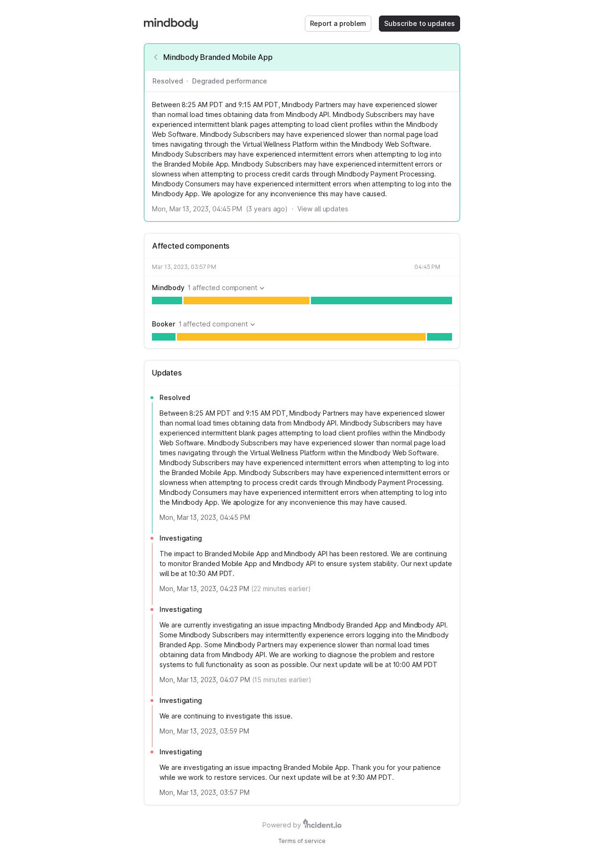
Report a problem (338, 23)
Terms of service (302, 840)
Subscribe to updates (419, 23)
